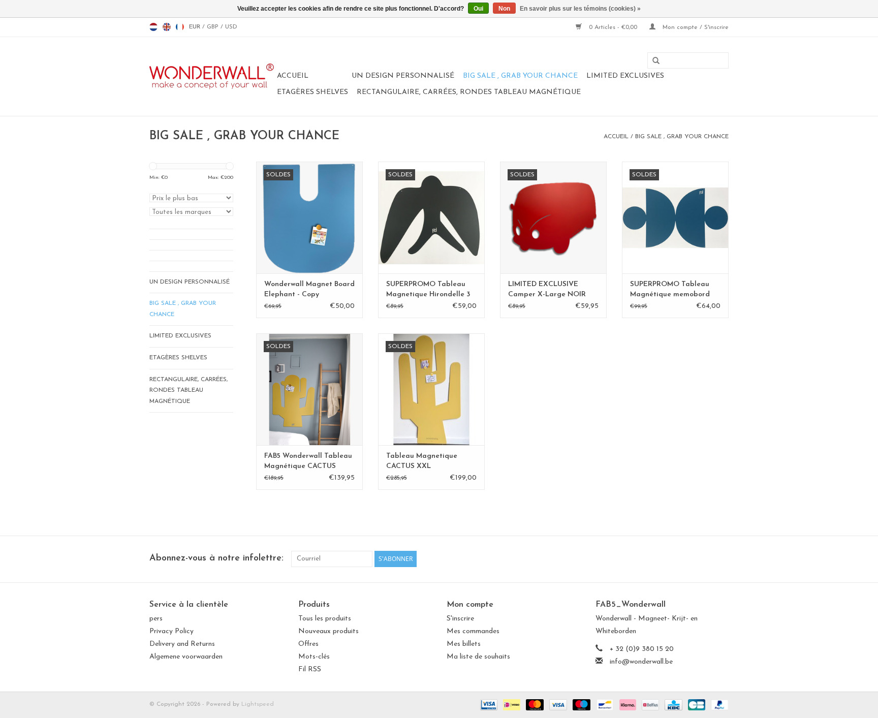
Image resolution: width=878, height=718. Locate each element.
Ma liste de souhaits (478, 657)
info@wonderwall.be (641, 662)
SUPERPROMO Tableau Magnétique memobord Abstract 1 (670, 290)
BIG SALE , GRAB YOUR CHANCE (520, 76)
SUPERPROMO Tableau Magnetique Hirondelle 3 (428, 289)
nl (153, 27)
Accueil (292, 76)
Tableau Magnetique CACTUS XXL (421, 461)
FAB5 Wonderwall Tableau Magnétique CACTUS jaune (308, 462)
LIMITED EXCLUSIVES (625, 76)
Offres (308, 644)
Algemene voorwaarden (186, 657)
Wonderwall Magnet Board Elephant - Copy (309, 289)
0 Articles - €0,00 (613, 27)
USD (231, 27)
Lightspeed (257, 704)
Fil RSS (309, 669)
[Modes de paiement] (488, 704)
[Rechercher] (652, 61)
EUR (195, 27)
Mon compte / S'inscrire (695, 27)
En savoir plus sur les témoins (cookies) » (580, 8)
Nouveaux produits (328, 631)
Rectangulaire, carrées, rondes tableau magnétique (469, 92)
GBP (214, 27)
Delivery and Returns (182, 644)
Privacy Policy (171, 631)
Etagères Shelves (312, 92)
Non (504, 8)
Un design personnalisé (403, 76)
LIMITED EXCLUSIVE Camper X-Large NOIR (547, 289)
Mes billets (464, 644)
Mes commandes (473, 631)
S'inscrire (460, 618)
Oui (478, 8)
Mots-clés (314, 657)
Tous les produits (324, 618)
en (167, 27)
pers (156, 618)
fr (180, 27)
